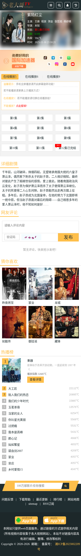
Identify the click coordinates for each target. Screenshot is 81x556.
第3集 (67, 118)
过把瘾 (12, 426)
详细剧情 (9, 164)
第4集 (13, 128)
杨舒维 (67, 21)
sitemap (32, 503)
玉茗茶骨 (14, 407)
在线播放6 (31, 76)
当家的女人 (15, 413)
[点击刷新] (31, 237)
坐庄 (11, 463)
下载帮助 (25, 499)
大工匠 (12, 388)
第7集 (13, 138)
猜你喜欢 (9, 261)
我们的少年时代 (18, 401)
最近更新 (42, 499)
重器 (30, 360)
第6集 (67, 128)
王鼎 (37, 21)
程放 (43, 21)
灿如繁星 (14, 444)
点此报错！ (22, 106)
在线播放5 (9, 76)
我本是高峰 (15, 432)
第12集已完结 (67, 148)
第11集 (40, 148)
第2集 (40, 118)
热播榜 (7, 352)
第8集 (40, 138)
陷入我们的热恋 (18, 394)
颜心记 (12, 438)
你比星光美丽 (17, 419)
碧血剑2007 (15, 450)
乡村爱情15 (15, 469)
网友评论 (9, 212)
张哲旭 (58, 21)
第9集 (67, 138)
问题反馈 (8, 499)
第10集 (13, 148)
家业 (11, 457)
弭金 (50, 21)
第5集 (40, 128)
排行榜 (57, 499)
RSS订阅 (48, 503)
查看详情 (35, 379)
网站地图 (73, 499)
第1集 (13, 118)
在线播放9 (53, 76)
